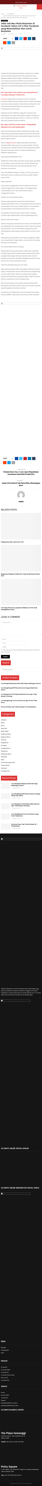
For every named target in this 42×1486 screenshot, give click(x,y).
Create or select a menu (21, 2)
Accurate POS (5, 1380)
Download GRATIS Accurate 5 (9, 1403)
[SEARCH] (39, 669)
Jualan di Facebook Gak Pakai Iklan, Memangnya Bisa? (21, 484)
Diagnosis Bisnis (5, 737)
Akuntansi (4, 720)
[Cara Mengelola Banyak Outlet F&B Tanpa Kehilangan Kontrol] (5, 786)
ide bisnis (4, 740)
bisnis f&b (4, 728)
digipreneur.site (11, 143)
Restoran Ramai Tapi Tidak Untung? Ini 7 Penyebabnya (18, 707)
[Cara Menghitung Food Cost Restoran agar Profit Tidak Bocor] (5, 816)
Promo (3, 1392)
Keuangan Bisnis (5, 748)
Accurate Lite (5, 1372)
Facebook (4, 99)
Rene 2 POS (4, 1377)
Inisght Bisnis (5, 742)
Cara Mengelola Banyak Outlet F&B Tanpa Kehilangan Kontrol (21, 683)
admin (4, 34)
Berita (2, 723)
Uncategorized (4, 20)
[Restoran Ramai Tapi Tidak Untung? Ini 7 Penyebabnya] (5, 826)
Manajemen (4, 751)
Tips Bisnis (4, 768)
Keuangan (4, 745)
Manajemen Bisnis (6, 754)
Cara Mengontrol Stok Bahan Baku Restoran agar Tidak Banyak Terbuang (25, 805)
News (2, 1353)
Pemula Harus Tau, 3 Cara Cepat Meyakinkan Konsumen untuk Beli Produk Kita (21, 473)
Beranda (3, 1347)
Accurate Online (5, 1370)
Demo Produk (5, 1395)
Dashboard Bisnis (6, 734)
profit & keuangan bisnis (8, 762)
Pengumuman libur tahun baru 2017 (12, 542)
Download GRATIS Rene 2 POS (9, 1405)
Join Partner (4, 1398)
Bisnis (2, 725)
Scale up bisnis (5, 765)
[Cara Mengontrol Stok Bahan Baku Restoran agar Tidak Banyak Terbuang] (5, 806)
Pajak (2, 759)
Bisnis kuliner (5, 731)
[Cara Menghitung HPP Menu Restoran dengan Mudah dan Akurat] (5, 796)
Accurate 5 (4, 1367)
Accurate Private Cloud (7, 1375)
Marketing (4, 757)
